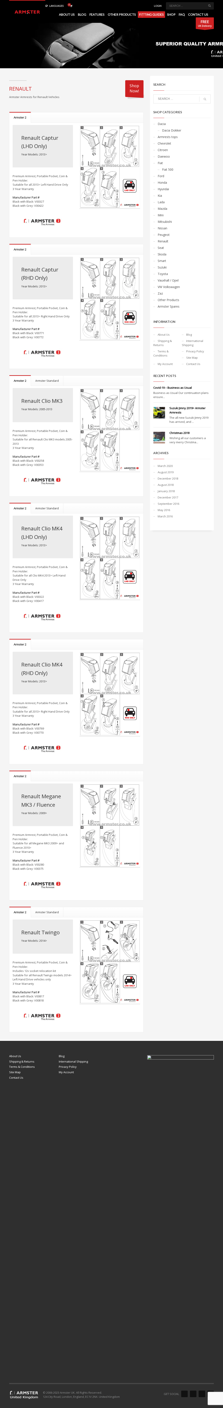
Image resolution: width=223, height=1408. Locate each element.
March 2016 (165, 516)
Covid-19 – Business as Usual (172, 388)
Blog (189, 335)
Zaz (160, 293)
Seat (161, 248)
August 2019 (166, 472)
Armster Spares (168, 306)
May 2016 (164, 510)
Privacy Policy (195, 351)
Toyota (163, 274)
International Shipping (192, 343)
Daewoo (164, 156)
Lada (161, 202)
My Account (165, 364)
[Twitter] (193, 1394)
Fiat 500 (167, 169)
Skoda (162, 254)
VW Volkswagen (169, 287)
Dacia (162, 124)
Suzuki (162, 267)
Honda (162, 182)
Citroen (163, 150)
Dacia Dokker (171, 130)
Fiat (160, 163)
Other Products (168, 300)
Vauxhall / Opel (168, 280)
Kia (160, 195)
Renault (163, 241)
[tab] (20, 117)
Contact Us (193, 364)
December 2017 (168, 497)
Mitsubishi (165, 222)
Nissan (162, 228)
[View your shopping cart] (71, 5)
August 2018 (166, 485)
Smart (162, 261)
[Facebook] (184, 1394)
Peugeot (164, 235)
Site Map (192, 358)
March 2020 (165, 466)
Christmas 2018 (179, 433)
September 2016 (168, 504)
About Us (164, 335)
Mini (161, 215)
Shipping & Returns (162, 343)
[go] (209, 5)
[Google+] (202, 1394)
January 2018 (166, 491)
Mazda (162, 209)
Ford (161, 176)
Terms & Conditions (161, 353)
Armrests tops (168, 137)
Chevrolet (164, 143)
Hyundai (163, 189)
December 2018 (168, 478)
